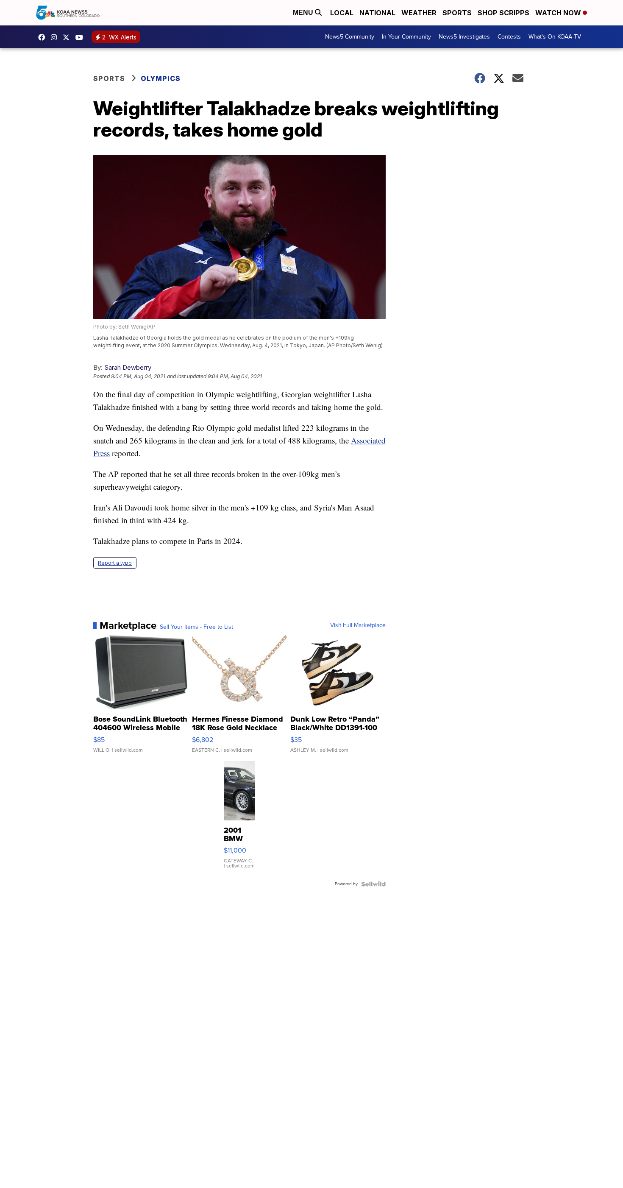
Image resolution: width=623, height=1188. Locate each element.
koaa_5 (56, 37)
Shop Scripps (503, 12)
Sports (457, 12)
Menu (304, 12)
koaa (68, 37)
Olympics (161, 78)
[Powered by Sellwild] (373, 884)
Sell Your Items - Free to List (196, 627)
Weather (419, 12)
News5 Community (349, 36)
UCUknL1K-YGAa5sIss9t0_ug (81, 37)
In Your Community (406, 36)
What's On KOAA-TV (554, 36)
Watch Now (559, 12)
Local (341, 12)
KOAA (43, 37)
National (377, 12)
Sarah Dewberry (127, 367)
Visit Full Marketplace (358, 625)
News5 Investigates (464, 36)
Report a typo (115, 563)
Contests (509, 36)
